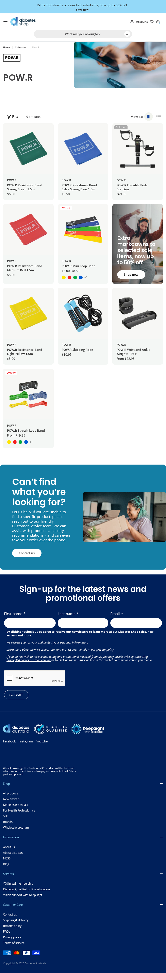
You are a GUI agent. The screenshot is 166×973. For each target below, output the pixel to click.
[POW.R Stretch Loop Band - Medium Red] (15, 442)
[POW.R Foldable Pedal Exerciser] (137, 148)
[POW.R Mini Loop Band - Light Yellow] (64, 277)
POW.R (11, 180)
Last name (67, 613)
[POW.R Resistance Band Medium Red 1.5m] (28, 229)
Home (6, 47)
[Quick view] (48, 132)
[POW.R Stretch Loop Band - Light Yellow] (9, 442)
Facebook (9, 741)
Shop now (82, 9)
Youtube (41, 741)
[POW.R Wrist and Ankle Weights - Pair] (137, 313)
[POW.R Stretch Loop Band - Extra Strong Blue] (26, 442)
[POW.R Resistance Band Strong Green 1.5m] (28, 148)
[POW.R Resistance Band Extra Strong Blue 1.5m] (83, 148)
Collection (21, 47)
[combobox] (83, 34)
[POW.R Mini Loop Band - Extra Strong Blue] (81, 277)
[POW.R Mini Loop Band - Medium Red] (69, 277)
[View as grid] (148, 116)
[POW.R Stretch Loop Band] (28, 394)
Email (115, 613)
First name (13, 613)
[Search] (127, 34)
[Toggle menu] (5, 21)
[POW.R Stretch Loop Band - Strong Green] (20, 442)
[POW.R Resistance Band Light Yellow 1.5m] (28, 313)
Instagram (26, 741)
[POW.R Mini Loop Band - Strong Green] (75, 277)
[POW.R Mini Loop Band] (83, 229)
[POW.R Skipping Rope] (83, 313)
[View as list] (158, 116)
